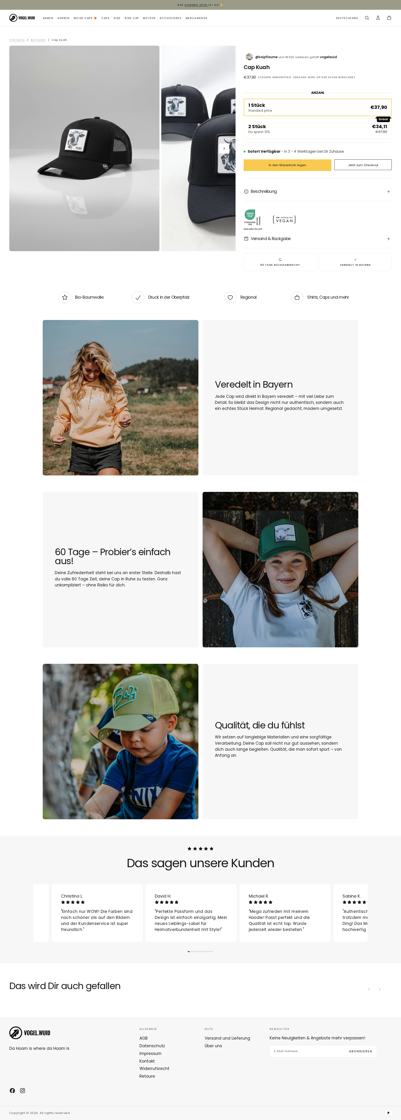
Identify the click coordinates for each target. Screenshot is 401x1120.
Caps (105, 18)
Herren (63, 18)
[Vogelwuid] (29, 1032)
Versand (300, 77)
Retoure (147, 1076)
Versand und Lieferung (227, 1038)
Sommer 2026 (196, 5)
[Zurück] (369, 989)
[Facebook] (12, 1091)
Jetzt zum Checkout (363, 165)
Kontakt (147, 1061)
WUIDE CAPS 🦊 (85, 18)
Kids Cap (132, 18)
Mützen (149, 18)
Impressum (150, 1053)
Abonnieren (361, 1051)
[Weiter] (379, 989)
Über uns (213, 1046)
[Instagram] (22, 1091)
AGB (143, 1038)
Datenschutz (152, 1046)
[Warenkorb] (389, 18)
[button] (347, 18)
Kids (117, 18)
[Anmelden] (378, 18)
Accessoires (170, 18)
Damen (48, 18)
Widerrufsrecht (154, 1068)
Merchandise (197, 18)
